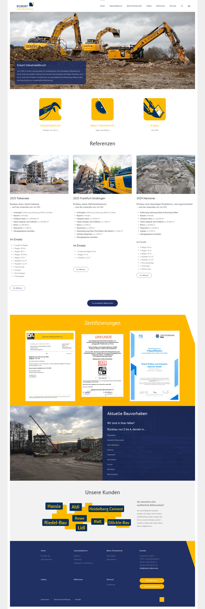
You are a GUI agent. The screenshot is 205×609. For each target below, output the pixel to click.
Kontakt (78, 599)
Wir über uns (45, 556)
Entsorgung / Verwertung (83, 563)
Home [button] (102, 6)
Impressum (45, 599)
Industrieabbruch (50, 125)
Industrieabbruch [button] (115, 6)
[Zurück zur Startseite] (25, 6)
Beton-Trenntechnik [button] (134, 6)
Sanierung (77, 559)
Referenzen (160, 6)
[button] (182, 6)
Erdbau (149, 6)
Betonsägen (111, 556)
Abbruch (77, 556)
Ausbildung (111, 584)
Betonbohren (111, 559)
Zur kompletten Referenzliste (102, 303)
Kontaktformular (152, 580)
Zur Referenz (17, 288)
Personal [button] (173, 6)
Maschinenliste (46, 559)
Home (43, 550)
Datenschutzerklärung (62, 599)
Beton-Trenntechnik (102, 125)
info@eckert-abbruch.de (149, 568)
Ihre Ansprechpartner (152, 586)
